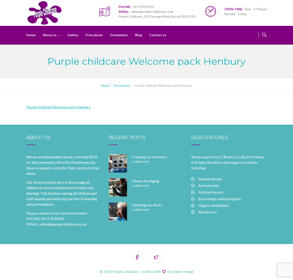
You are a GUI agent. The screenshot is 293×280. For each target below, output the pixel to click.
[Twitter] (156, 257)
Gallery (72, 35)
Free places (94, 35)
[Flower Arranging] (118, 187)
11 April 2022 (140, 161)
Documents (119, 35)
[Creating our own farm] (118, 163)
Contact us (157, 35)
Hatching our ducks (147, 205)
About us (50, 35)
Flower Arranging (145, 181)
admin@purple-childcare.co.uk (152, 11)
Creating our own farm (149, 157)
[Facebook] (137, 257)
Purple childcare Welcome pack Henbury (58, 107)
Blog (138, 35)
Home (30, 35)
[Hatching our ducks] (118, 211)
